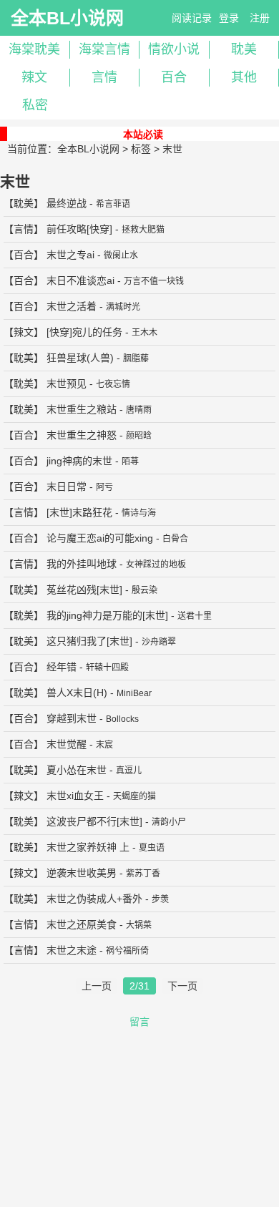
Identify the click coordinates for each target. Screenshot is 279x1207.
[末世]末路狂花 (79, 512)
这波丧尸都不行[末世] (94, 821)
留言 (139, 1021)
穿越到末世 (71, 718)
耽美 (24, 203)
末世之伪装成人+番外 (94, 898)
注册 (260, 18)
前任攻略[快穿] (79, 229)
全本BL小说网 (67, 18)
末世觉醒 (66, 744)
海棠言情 (104, 49)
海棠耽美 (34, 49)
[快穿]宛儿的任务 (84, 332)
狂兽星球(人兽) (80, 357)
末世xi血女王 (75, 795)
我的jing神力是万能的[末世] (107, 615)
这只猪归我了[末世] (89, 641)
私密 (35, 105)
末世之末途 (71, 950)
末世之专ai (70, 254)
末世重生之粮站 (81, 409)
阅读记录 (192, 18)
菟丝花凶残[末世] (84, 589)
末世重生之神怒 (81, 435)
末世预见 (66, 383)
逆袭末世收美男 (81, 873)
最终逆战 (66, 203)
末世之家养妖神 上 (87, 847)
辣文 (34, 77)
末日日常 (66, 486)
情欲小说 (174, 49)
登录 (229, 18)
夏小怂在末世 (76, 770)
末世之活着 (71, 306)
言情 (104, 77)
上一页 (97, 986)
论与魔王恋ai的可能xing (99, 538)
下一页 (182, 986)
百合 (174, 77)
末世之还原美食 (81, 924)
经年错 (61, 667)
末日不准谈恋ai (80, 280)
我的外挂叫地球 (81, 564)
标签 (141, 149)
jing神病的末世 (79, 460)
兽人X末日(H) (76, 692)
